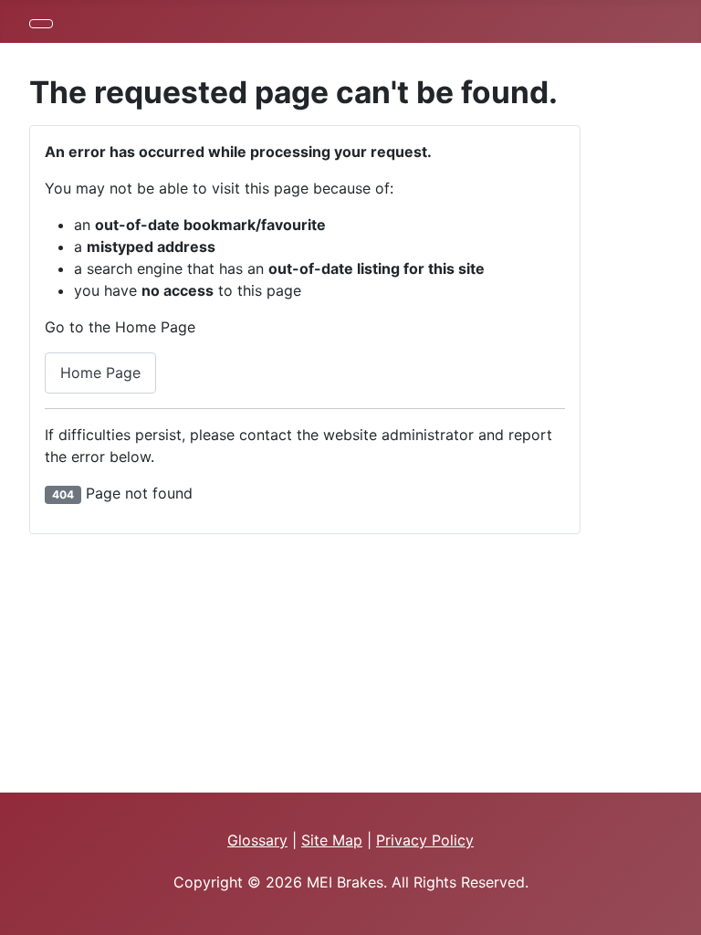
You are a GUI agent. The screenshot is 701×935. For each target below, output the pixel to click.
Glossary (257, 840)
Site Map (331, 840)
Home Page (100, 372)
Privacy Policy (425, 840)
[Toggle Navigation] (41, 23)
